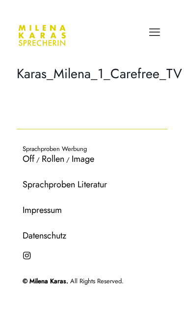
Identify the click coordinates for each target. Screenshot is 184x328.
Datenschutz (44, 235)
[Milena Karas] (42, 34)
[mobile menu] (154, 32)
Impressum (42, 210)
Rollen (53, 158)
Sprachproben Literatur (65, 184)
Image (83, 158)
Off (28, 158)
